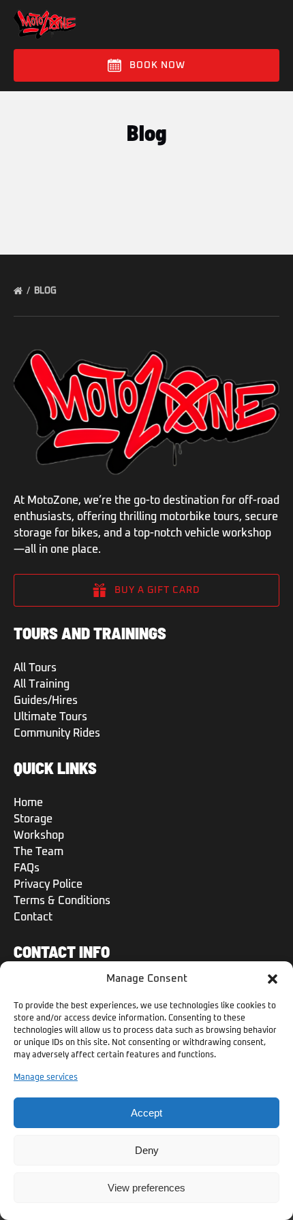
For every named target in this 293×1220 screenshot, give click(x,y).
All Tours (35, 667)
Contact (33, 917)
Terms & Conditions (62, 900)
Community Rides (57, 733)
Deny (147, 1150)
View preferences (146, 1187)
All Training (42, 684)
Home (28, 802)
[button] (272, 979)
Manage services (46, 1078)
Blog (46, 291)
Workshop (39, 835)
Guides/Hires (46, 700)
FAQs (27, 868)
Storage (33, 819)
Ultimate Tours (50, 716)
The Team (38, 851)
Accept (146, 1113)
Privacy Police (48, 884)
